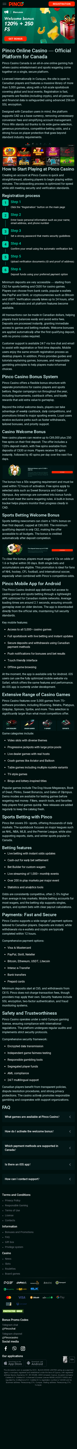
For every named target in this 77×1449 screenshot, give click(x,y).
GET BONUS (15, 38)
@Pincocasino (10, 1337)
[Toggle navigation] (4, 4)
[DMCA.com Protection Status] (13, 1310)
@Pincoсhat (9, 1328)
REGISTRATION (62, 3)
